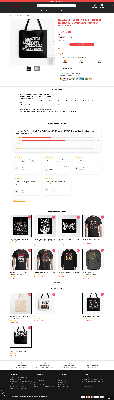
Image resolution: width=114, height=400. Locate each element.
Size (59, 34)
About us (36, 378)
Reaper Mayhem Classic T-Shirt (90, 239)
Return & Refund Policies (64, 382)
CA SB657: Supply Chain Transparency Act (44, 386)
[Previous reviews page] (92, 200)
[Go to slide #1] (28, 68)
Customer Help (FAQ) (63, 386)
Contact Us (61, 384)
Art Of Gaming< (38, 316)
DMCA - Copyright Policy (40, 384)
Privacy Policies (38, 382)
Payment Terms (62, 380)
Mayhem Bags (32, 16)
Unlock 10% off (3, 393)
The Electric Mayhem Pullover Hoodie (68, 272)
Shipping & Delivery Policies (64, 378)
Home (11, 16)
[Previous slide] (12, 42)
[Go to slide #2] (37, 68)
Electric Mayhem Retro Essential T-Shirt (44, 272)
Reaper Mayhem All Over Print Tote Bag (93, 316)
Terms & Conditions (39, 380)
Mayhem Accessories (21, 16)
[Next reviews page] (99, 200)
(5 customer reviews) (70, 29)
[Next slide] (53, 42)
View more (57, 282)
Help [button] (111, 398)
